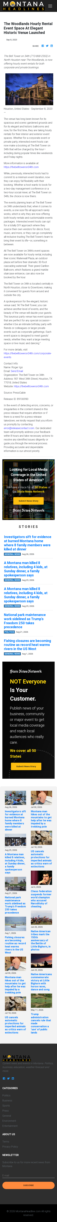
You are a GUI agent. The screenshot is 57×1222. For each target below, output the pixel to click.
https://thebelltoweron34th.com (21, 167)
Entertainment (10, 1125)
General (6, 1115)
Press (5, 1110)
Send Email (17, 371)
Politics (6, 1095)
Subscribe (28, 1185)
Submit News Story (28, 501)
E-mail (5, 1175)
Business (7, 1100)
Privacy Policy (10, 1146)
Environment (9, 1120)
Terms (5, 1141)
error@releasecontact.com (19, 428)
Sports (6, 1105)
